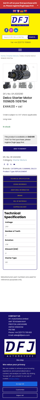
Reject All (20, 395)
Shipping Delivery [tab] (20, 207)
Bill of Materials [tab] (20, 201)
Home (3, 56)
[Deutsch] (22, 11)
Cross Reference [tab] (20, 184)
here (27, 6)
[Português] (25, 11)
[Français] (18, 11)
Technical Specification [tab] (20, 179)
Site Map (20, 360)
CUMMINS (26, 168)
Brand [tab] (20, 195)
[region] (20, 380)
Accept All (20, 384)
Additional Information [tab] (20, 190)
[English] (14, 11)
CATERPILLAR (16, 168)
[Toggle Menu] (20, 50)
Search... (33, 37)
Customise (20, 390)
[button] (33, 67)
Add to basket (20, 149)
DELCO (34, 168)
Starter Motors (13, 56)
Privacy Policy (14, 379)
